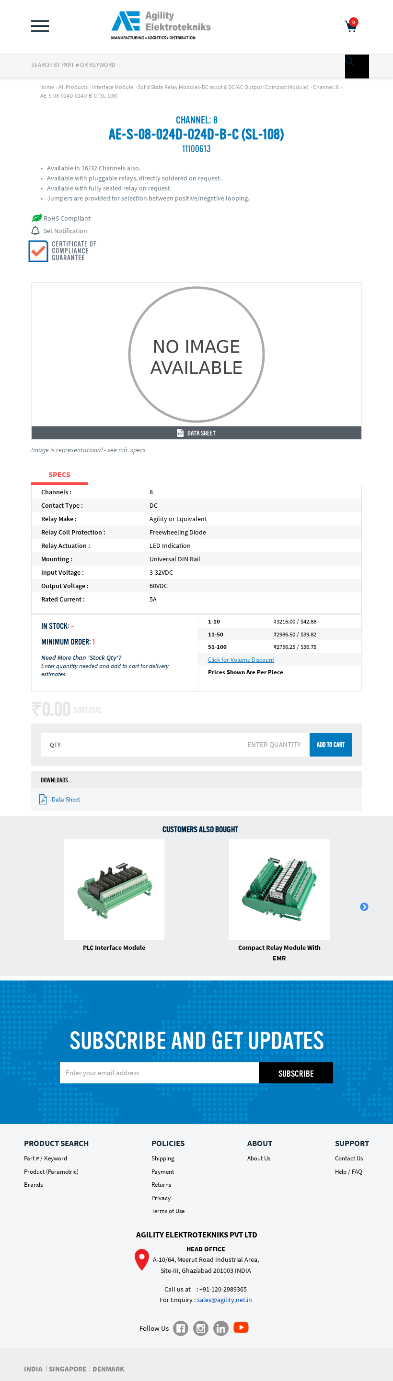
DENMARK (108, 1368)
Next (364, 907)
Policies (168, 1143)
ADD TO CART (331, 745)
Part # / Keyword (45, 1158)
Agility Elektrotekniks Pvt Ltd (196, 1234)
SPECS (59, 474)
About (259, 1143)
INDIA (33, 1368)
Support (352, 1143)
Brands (33, 1185)
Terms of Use (168, 1211)
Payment (162, 1172)
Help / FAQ (348, 1172)
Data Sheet (201, 433)
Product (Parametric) (51, 1172)
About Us (258, 1158)
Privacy (161, 1198)
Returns (161, 1185)
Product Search (56, 1143)
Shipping (162, 1158)
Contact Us (349, 1158)
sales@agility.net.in (224, 1299)
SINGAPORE (67, 1368)
